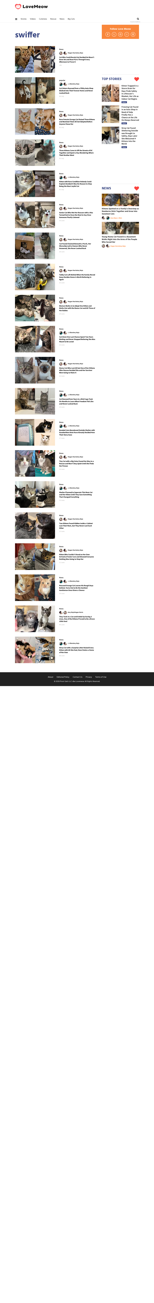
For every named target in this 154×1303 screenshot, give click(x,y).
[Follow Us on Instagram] (120, 34)
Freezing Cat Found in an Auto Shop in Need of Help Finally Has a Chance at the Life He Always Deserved (130, 113)
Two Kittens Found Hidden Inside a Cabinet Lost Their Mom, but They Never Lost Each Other (76, 525)
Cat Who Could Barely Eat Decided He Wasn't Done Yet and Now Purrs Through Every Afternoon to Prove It (76, 59)
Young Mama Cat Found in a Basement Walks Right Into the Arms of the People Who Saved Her (119, 239)
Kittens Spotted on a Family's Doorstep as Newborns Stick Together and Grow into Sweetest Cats (120, 211)
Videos (33, 19)
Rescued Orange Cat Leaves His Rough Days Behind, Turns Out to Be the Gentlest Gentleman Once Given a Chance (76, 587)
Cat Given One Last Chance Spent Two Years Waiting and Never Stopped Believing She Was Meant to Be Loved (77, 339)
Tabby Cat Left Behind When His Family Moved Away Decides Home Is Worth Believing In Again (77, 277)
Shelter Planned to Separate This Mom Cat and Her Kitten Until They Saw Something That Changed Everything (75, 494)
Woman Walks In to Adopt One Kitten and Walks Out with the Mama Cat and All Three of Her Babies (77, 308)
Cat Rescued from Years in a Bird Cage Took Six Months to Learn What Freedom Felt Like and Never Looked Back (76, 401)
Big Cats (71, 19)
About (50, 1294)
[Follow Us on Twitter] (114, 34)
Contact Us (77, 1294)
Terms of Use (100, 1294)
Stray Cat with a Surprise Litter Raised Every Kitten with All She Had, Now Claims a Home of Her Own (76, 649)
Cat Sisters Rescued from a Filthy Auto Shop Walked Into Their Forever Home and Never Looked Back (76, 90)
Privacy (89, 1294)
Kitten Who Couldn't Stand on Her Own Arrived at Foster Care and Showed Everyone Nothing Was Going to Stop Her (76, 556)
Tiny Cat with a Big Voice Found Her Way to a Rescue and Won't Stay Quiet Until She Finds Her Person (76, 463)
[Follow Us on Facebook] (108, 34)
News (62, 19)
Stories (23, 19)
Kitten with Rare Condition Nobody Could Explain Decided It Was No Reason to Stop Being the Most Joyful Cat (75, 183)
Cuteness (43, 19)
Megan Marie (72, 53)
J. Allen (70, 84)
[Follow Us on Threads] (133, 34)
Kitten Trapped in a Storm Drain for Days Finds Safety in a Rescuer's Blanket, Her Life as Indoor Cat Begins (130, 92)
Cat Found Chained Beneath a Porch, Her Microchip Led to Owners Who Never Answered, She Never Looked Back (75, 246)
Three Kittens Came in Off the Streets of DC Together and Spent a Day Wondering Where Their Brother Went (76, 152)
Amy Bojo (80, 53)
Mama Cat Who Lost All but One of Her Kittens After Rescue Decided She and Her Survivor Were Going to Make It (77, 370)
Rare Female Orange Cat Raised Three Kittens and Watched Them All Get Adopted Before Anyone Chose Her (77, 121)
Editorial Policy (63, 1294)
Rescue (53, 19)
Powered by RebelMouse (135, 22)
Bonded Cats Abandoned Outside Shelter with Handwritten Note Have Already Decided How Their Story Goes (77, 432)
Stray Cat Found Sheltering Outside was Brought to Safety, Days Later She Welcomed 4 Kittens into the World (130, 136)
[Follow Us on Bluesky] (126, 34)
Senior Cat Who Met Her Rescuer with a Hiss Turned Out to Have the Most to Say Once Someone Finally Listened (76, 214)
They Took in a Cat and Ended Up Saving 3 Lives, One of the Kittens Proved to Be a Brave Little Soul (77, 618)
